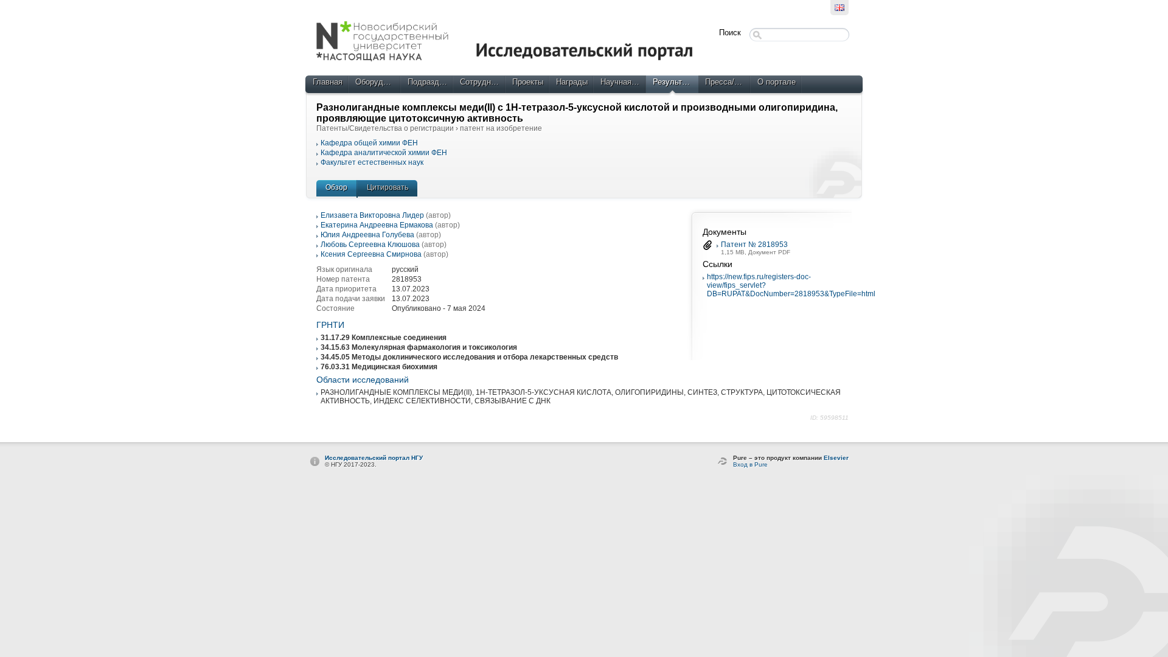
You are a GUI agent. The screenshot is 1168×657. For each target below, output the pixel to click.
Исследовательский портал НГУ (374, 457)
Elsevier (836, 457)
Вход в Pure (750, 464)
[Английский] (839, 7)
